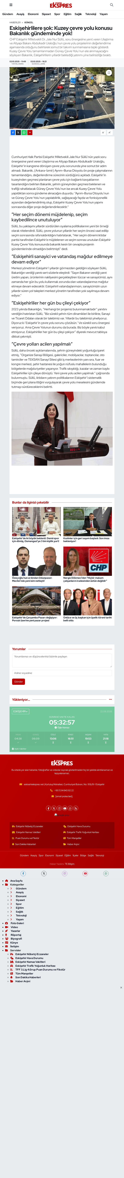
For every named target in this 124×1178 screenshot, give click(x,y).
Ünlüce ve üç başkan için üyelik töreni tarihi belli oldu (87, 619)
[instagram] (64, 873)
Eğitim (67, 14)
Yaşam (104, 14)
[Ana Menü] (11, 5)
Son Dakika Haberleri (25, 844)
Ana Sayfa (16, 880)
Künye (14, 942)
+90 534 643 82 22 (64, 790)
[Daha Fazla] (29, 132)
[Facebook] (48, 808)
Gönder (18, 681)
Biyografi (16, 938)
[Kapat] (122, 988)
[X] (53, 808)
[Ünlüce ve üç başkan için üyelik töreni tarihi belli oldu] (87, 600)
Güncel (28, 22)
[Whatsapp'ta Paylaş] (24, 132)
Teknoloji (90, 14)
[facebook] (23, 873)
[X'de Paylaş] (18, 132)
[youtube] (85, 873)
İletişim (14, 946)
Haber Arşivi (73, 844)
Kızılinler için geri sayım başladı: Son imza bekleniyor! (86, 540)
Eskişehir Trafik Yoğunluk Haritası (83, 832)
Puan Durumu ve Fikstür (27, 838)
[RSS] (75, 808)
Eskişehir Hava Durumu (78, 826)
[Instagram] (59, 808)
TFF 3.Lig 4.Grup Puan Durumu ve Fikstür (40, 969)
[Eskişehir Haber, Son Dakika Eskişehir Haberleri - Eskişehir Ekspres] (61, 5)
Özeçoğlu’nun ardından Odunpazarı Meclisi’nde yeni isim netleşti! (32, 579)
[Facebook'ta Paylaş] (13, 132)
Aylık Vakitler (20, 748)
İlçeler (75, 855)
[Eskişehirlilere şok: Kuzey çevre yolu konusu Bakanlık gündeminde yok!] (62, 98)
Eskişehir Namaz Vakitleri (28, 832)
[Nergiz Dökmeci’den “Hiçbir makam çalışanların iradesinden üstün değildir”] (87, 561)
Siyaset (46, 14)
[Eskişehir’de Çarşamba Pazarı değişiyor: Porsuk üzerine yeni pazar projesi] (36, 600)
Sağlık (78, 14)
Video (14, 927)
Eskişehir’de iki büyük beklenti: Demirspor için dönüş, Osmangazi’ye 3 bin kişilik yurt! (35, 540)
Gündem (7, 14)
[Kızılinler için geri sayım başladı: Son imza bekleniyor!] (87, 521)
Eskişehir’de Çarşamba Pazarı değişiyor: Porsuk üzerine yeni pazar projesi (34, 619)
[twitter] (44, 873)
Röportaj (15, 935)
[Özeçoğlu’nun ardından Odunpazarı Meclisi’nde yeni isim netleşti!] (36, 561)
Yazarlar (15, 931)
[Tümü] (110, 699)
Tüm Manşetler (74, 838)
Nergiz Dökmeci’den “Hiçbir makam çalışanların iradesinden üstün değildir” (85, 579)
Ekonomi (33, 14)
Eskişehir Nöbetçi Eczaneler (29, 826)
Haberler (15, 22)
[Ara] (111, 5)
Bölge (83, 855)
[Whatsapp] (70, 808)
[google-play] (62, 815)
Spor (57, 14)
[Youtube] (64, 808)
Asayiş (20, 14)
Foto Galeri (17, 923)
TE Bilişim (69, 863)
